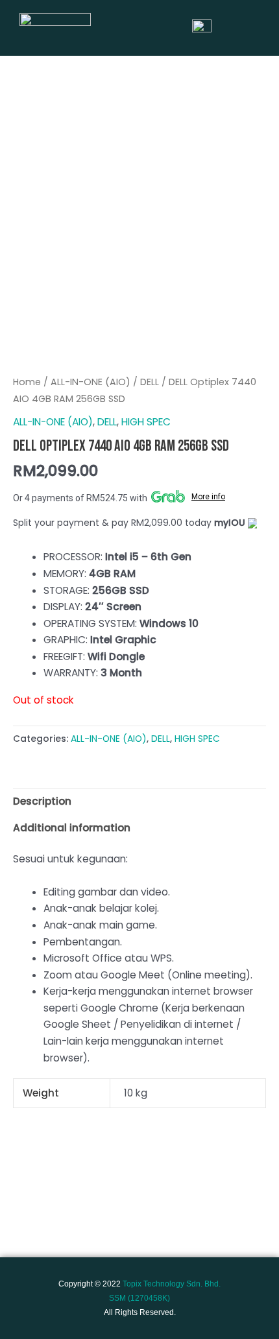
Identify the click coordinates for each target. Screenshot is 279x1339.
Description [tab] (42, 801)
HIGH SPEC (146, 422)
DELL (149, 381)
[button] (255, 28)
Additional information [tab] (71, 828)
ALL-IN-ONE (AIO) (90, 381)
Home (27, 381)
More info (208, 496)
